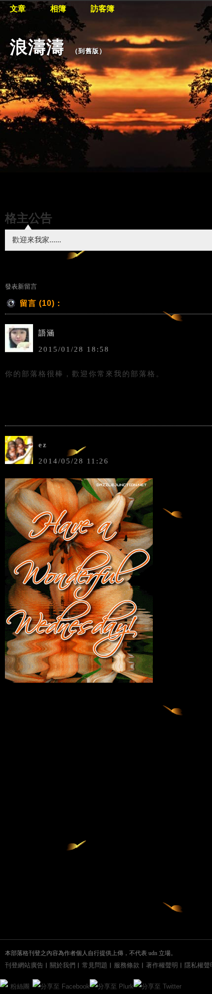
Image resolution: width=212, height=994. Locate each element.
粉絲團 (20, 986)
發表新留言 (21, 286)
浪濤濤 (37, 47)
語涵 (46, 333)
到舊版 (88, 51)
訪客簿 (102, 8)
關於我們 (62, 965)
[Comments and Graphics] (79, 680)
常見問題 (94, 965)
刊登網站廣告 (24, 965)
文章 (18, 8)
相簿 (58, 8)
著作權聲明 (162, 965)
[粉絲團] (4, 983)
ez (42, 445)
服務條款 (127, 965)
